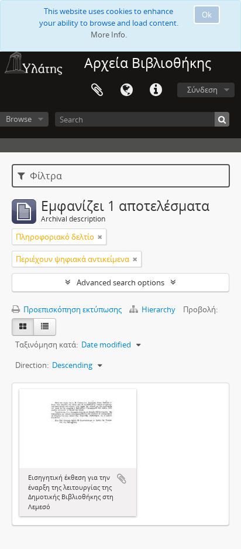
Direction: (32, 365)
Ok (207, 14)
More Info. (109, 34)
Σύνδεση (202, 89)
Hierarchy (158, 309)
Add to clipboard (122, 479)
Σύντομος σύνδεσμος (155, 90)
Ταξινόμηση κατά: (46, 344)
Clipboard (97, 90)
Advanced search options (120, 282)
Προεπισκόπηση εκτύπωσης (72, 309)
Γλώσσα (126, 90)
